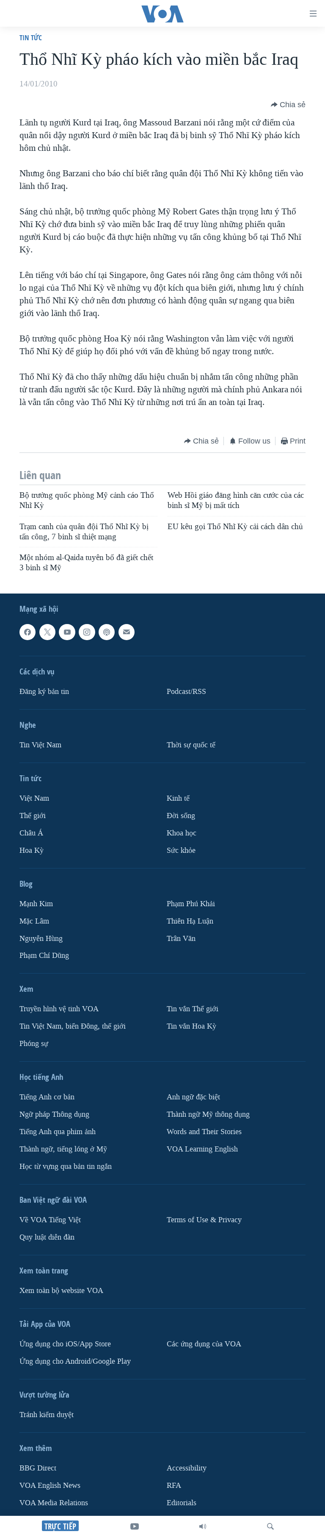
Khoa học (181, 833)
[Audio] (202, 1526)
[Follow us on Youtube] (67, 632)
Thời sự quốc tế (191, 745)
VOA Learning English (202, 1149)
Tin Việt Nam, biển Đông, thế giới (72, 1026)
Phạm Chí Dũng (44, 955)
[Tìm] (270, 1526)
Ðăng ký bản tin (44, 691)
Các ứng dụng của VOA (204, 1344)
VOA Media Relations (53, 1503)
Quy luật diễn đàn (46, 1237)
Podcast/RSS (186, 691)
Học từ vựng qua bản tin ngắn (65, 1166)
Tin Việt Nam (40, 745)
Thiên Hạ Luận (190, 921)
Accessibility (187, 1468)
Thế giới (32, 815)
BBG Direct (37, 1468)
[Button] (288, 104)
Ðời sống (181, 815)
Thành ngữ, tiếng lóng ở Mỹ (63, 1149)
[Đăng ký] (126, 632)
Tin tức (30, 37)
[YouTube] (134, 1526)
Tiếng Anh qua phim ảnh (57, 1132)
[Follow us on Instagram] (87, 632)
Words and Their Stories (204, 1132)
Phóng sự (33, 1044)
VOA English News (49, 1485)
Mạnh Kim (36, 903)
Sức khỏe (181, 850)
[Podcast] (107, 632)
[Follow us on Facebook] (27, 632)
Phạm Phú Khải (191, 903)
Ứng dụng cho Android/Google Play (75, 1361)
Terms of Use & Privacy (204, 1220)
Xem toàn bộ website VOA (61, 1291)
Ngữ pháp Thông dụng (54, 1114)
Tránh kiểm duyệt (46, 1415)
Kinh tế (178, 798)
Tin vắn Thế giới (192, 1009)
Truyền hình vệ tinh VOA (59, 1009)
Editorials (181, 1503)
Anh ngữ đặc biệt (193, 1097)
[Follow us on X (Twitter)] (47, 632)
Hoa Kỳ (31, 850)
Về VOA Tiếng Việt (50, 1220)
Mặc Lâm (34, 921)
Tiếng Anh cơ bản (46, 1097)
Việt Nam (34, 798)
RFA (174, 1485)
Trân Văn (181, 938)
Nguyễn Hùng (41, 938)
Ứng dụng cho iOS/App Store (65, 1344)
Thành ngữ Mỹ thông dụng (208, 1114)
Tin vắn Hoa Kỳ (191, 1026)
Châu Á (31, 833)
